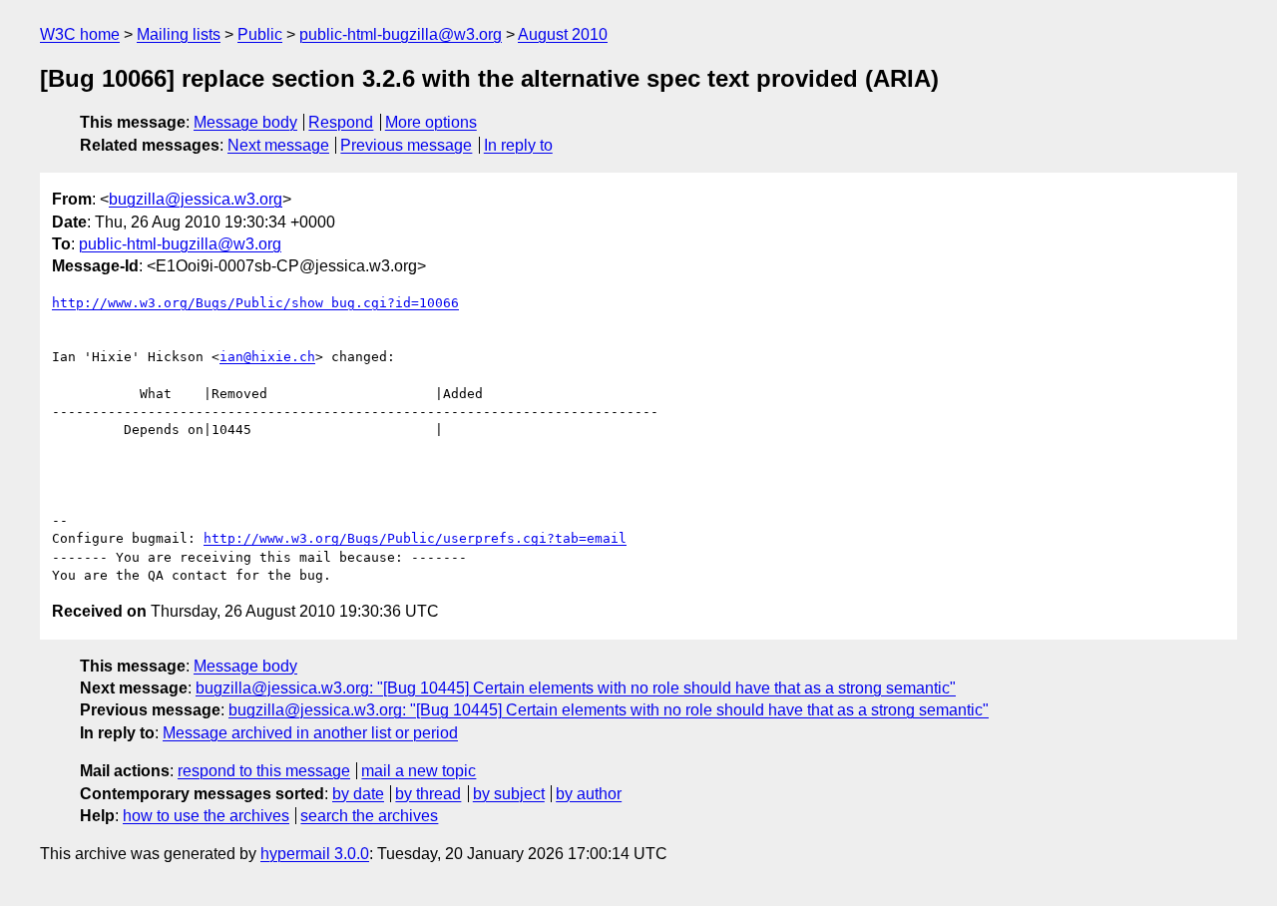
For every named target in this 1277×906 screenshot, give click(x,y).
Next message (278, 145)
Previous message (406, 145)
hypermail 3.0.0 (314, 853)
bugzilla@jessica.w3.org (195, 199)
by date (358, 793)
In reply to (518, 145)
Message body (245, 122)
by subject (509, 793)
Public (259, 34)
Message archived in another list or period (310, 732)
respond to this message (264, 770)
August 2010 (563, 34)
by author (589, 793)
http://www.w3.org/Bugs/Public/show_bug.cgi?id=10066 (255, 302)
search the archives (369, 815)
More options (431, 122)
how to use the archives (206, 815)
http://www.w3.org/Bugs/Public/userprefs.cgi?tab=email (415, 538)
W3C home (80, 34)
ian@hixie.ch (267, 356)
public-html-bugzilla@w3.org (400, 34)
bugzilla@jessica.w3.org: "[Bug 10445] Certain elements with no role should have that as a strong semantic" (576, 688)
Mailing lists (178, 34)
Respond (340, 122)
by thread (428, 793)
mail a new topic (418, 770)
